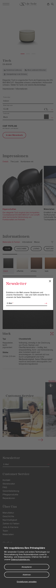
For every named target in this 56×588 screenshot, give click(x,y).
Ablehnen (27, 575)
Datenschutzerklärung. (20, 559)
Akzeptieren (27, 567)
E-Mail (10, 303)
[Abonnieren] (45, 303)
